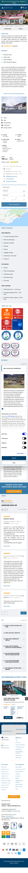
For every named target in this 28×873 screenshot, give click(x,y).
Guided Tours (4, 776)
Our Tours (4, 764)
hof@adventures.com (11, 176)
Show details (20, 453)
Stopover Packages (5, 780)
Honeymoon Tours (5, 782)
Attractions (18, 776)
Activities (3, 789)
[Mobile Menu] (26, 8)
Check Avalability (14, 204)
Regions (17, 778)
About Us (18, 738)
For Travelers (19, 764)
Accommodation (19, 771)
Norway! (14, 3)
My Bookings (18, 767)
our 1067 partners (10, 416)
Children (16, 198)
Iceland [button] (6, 737)
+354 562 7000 (16, 811)
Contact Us (18, 742)
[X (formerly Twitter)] (19, 844)
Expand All (24, 364)
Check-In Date (6, 189)
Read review (7, 546)
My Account (5, 745)
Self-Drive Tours (5, 773)
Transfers (17, 773)
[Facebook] (4, 844)
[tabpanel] (14, 105)
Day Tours (3, 767)
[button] (6, 159)
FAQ (16, 740)
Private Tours (4, 771)
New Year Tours (5, 785)
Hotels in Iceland (9, 26)
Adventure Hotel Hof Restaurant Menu (14, 93)
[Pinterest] (16, 844)
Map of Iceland (18, 784)
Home (2, 26)
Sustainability (18, 749)
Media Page (18, 757)
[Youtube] (12, 844)
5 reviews (14, 46)
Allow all (14, 458)
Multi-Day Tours (5, 769)
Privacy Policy (18, 755)
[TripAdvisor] (23, 844)
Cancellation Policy (19, 747)
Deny (14, 462)
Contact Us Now (14, 491)
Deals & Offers (18, 786)
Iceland (22, 1)
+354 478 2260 (9, 179)
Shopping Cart (6, 747)
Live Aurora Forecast (20, 769)
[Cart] (21, 8)
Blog (16, 789)
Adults (4, 198)
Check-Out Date (6, 194)
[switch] (24, 438)
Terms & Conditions (11, 181)
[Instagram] (8, 844)
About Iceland (4, 787)
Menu (20, 28)
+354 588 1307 (9, 816)
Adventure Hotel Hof (19, 26)
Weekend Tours (5, 778)
